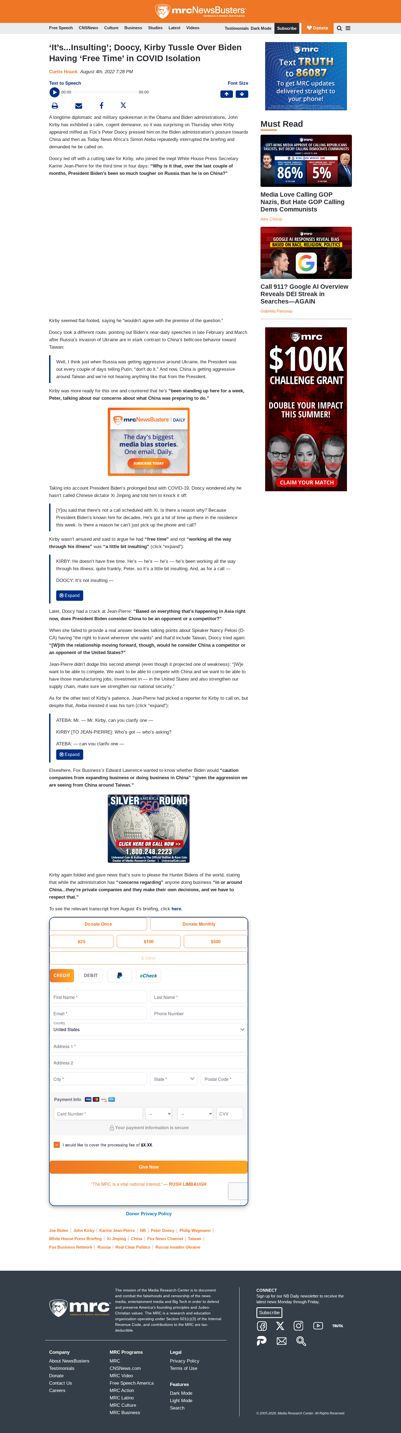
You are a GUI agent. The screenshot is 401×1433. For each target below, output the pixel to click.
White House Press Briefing (75, 1238)
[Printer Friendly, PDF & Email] (79, 106)
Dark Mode (261, 28)
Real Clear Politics (132, 1247)
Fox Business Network (70, 1247)
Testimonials (237, 28)
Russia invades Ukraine (177, 1247)
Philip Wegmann (195, 1230)
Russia (103, 1247)
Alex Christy (271, 219)
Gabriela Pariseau (276, 311)
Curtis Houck (63, 71)
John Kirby (83, 1230)
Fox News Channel (165, 1238)
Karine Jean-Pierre (117, 1230)
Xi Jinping (116, 1238)
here (176, 908)
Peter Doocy (162, 1230)
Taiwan (194, 1238)
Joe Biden (58, 1230)
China (136, 1238)
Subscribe (287, 28)
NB (143, 1230)
